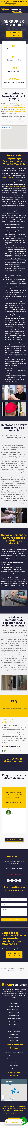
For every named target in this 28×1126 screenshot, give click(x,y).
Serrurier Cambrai (14, 1022)
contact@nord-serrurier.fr (14, 874)
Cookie (15, 1108)
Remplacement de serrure (14, 1059)
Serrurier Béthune (14, 1025)
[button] (26, 9)
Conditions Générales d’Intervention (13, 1112)
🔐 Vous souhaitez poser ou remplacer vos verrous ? (12, 747)
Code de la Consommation (14, 1114)
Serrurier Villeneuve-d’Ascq (14, 1009)
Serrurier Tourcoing (14, 1012)
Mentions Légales (6, 1108)
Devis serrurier (14, 1068)
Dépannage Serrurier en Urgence (14, 1053)
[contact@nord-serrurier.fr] (14, 872)
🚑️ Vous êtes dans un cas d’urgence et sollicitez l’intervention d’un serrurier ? (13, 721)
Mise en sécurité (14, 1065)
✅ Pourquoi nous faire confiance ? (14, 751)
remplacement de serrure (17, 107)
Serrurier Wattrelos (14, 1006)
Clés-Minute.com (10, 3)
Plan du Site (22, 1108)
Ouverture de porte (14, 1056)
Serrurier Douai (14, 1040)
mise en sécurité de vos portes (16, 111)
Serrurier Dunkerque (14, 1037)
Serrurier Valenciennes (14, 1031)
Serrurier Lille (14, 1003)
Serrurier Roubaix (14, 1015)
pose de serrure (21, 109)
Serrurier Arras (14, 1034)
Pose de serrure (14, 1062)
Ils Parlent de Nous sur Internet (13, 1110)
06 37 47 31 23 (14, 1076)
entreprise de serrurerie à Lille (16, 186)
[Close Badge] (22, 1120)
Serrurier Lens (14, 1028)
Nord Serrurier (8, 177)
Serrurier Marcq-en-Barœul (14, 1019)
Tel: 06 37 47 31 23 (14, 856)
